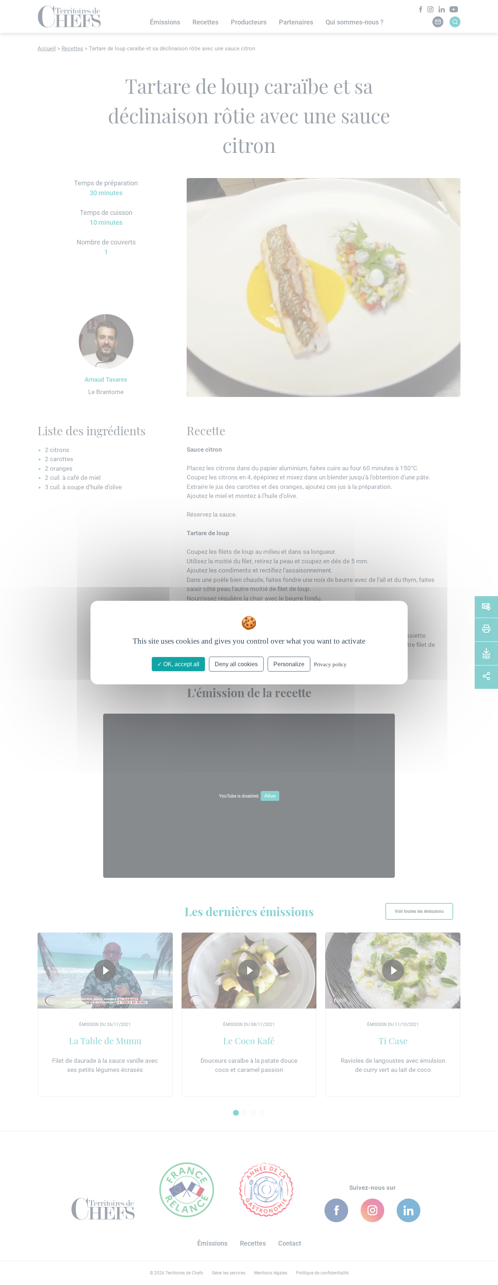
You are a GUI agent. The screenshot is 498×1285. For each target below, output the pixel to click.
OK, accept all (180, 664)
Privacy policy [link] (330, 664)
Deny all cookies (236, 664)
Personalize (288, 664)
